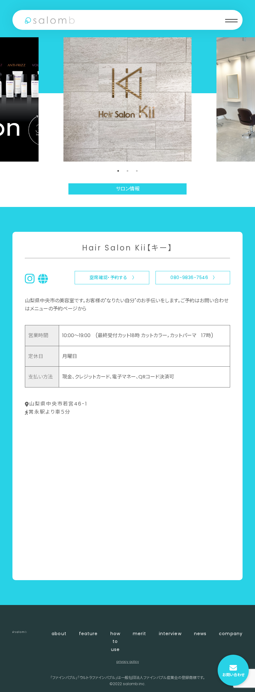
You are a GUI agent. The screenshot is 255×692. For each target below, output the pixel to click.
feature (88, 633)
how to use (115, 641)
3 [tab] (137, 171)
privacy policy (127, 661)
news (200, 633)
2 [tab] (127, 171)
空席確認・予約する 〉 (112, 277)
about (59, 633)
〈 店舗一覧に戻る (45, 565)
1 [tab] (118, 171)
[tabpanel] (127, 99)
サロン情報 (128, 188)
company (231, 633)
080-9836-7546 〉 (192, 277)
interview (170, 633)
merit (139, 633)
